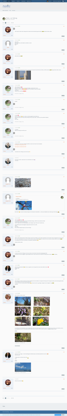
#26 (63, 99)
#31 (63, 176)
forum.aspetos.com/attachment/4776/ (20, 144)
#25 (63, 85)
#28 (63, 127)
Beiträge (4, 35)
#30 (63, 157)
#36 (63, 265)
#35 (63, 251)
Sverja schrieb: (18, 196)
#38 (63, 293)
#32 (63, 193)
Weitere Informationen (58, 414)
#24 (63, 67)
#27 (63, 113)
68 (11, 22)
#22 (63, 40)
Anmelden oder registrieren (57, 1)
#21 (63, 26)
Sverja (8, 19)
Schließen (63, 414)
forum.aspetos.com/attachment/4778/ (20, 146)
